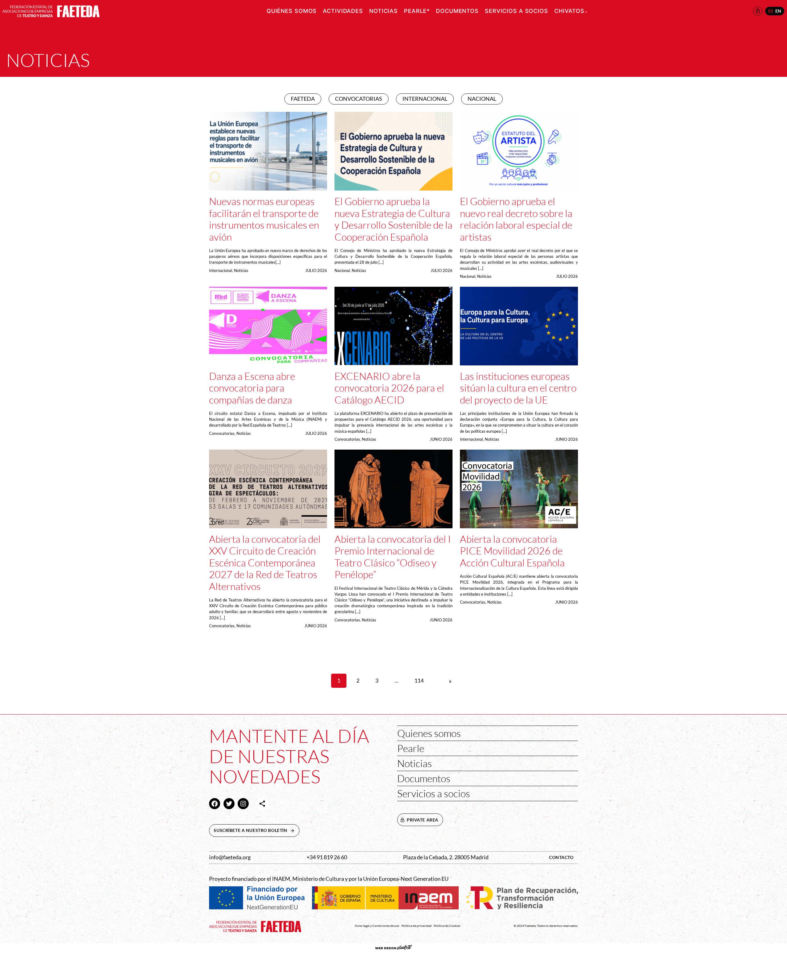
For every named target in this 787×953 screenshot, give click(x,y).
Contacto (561, 857)
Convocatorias (222, 433)
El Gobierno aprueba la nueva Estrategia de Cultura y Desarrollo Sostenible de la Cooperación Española (393, 218)
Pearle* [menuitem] (417, 11)
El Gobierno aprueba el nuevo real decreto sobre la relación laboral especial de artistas (516, 218)
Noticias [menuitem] (383, 11)
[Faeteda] (51, 10)
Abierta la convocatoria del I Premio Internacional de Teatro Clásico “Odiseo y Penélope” (392, 556)
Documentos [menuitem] (457, 11)
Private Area (422, 819)
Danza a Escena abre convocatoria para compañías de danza (252, 388)
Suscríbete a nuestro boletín (256, 830)
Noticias (241, 270)
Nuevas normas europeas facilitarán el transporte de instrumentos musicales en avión (264, 218)
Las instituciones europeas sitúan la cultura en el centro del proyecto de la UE (518, 388)
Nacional (342, 270)
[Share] (262, 803)
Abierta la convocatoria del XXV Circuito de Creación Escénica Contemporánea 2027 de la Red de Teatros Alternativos (265, 562)
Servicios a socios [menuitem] (516, 11)
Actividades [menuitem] (343, 11)
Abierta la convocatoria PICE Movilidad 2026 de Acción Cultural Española (512, 551)
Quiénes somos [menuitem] (292, 11)
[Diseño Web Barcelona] (393, 948)
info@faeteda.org (230, 857)
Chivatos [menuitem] (570, 11)
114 (419, 680)
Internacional (220, 270)
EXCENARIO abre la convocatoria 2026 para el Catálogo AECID (389, 388)
